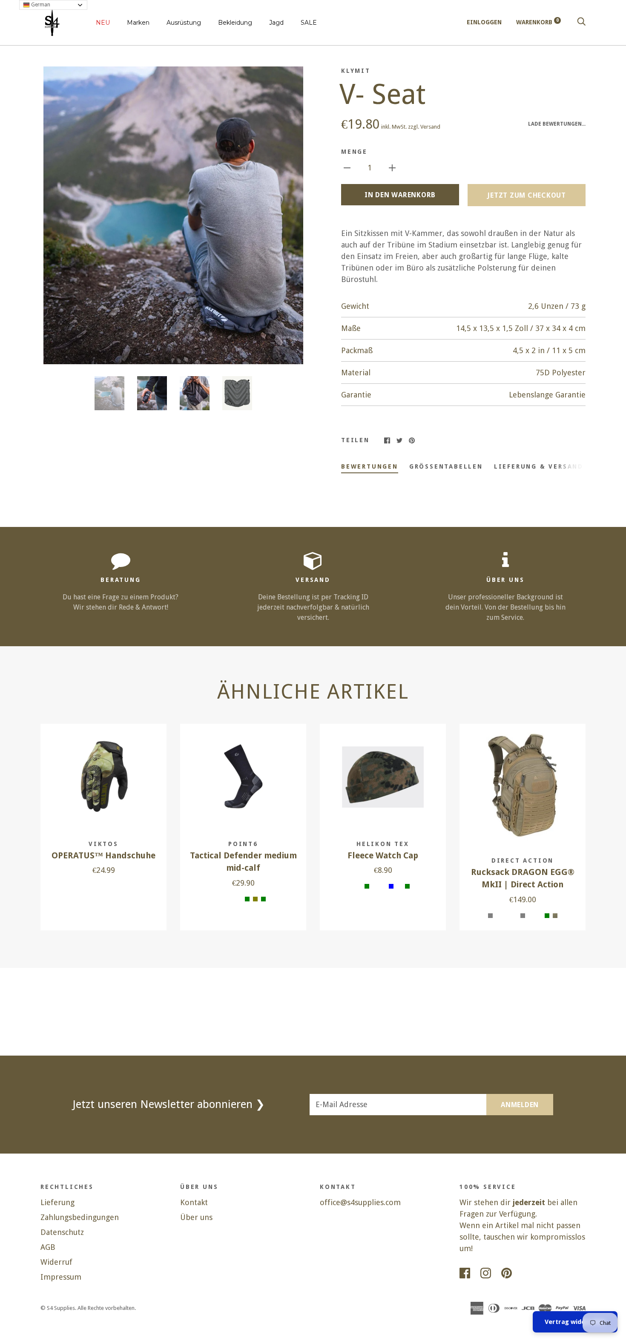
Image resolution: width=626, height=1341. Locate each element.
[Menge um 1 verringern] (347, 167)
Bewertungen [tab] (369, 466)
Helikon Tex (382, 843)
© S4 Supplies (57, 1308)
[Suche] (581, 22)
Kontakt (194, 1202)
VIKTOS (103, 843)
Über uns (196, 1217)
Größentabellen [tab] (446, 466)
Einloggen (484, 22)
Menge (354, 151)
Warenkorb (537, 22)
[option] (173, 215)
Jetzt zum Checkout (526, 195)
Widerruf (56, 1262)
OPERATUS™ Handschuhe (103, 855)
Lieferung (57, 1202)
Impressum (60, 1276)
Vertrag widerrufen (575, 1322)
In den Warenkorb (400, 195)
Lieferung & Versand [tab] (538, 466)
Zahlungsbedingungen (79, 1217)
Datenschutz (62, 1232)
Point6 (243, 843)
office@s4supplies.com (360, 1202)
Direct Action (522, 860)
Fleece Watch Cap (382, 855)
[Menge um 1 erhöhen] (392, 167)
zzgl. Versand (424, 127)
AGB (47, 1247)
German (40, 5)
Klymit (355, 70)
